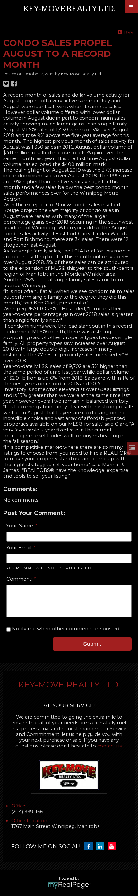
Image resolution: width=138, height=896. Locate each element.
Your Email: (20, 547)
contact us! (110, 746)
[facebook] (90, 846)
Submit (92, 644)
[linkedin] (102, 846)
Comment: (20, 579)
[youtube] (113, 846)
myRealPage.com (69, 885)
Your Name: (20, 526)
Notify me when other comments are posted (65, 629)
